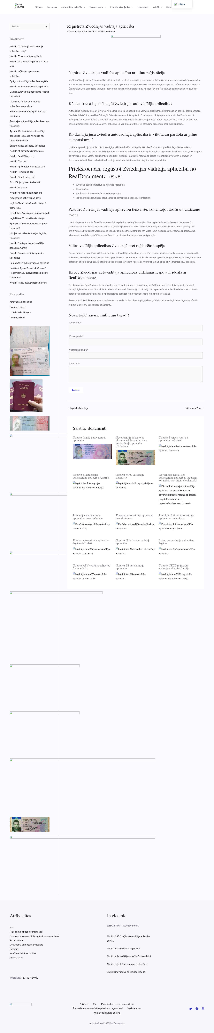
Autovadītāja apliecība (71, 7)
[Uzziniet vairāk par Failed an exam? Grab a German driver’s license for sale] (135, 457)
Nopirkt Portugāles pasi (22, 171)
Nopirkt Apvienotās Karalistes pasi (27, 166)
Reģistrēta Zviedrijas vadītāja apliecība (29, 263)
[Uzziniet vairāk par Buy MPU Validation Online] (135, 485)
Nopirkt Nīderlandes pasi (22, 177)
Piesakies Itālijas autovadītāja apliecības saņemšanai (176, 516)
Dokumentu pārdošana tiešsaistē (26, 944)
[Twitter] (190, 1008)
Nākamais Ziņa (195, 408)
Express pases (96, 7)
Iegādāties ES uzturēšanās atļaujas (28, 218)
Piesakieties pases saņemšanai (26, 931)
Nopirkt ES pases (19, 187)
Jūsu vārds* (75, 322)
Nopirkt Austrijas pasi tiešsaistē (26, 192)
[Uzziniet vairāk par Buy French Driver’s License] (92, 451)
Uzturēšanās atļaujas (120, 7)
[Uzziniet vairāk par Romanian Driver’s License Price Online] (92, 526)
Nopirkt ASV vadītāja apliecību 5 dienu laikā (91, 566)
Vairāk (156, 7)
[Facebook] (197, 1008)
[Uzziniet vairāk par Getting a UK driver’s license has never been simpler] (178, 494)
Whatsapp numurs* (78, 350)
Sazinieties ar (17, 940)
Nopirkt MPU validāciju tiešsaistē (27, 151)
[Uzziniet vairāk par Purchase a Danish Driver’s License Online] (92, 551)
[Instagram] (203, 1008)
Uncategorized (17, 317)
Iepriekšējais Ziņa (77, 408)
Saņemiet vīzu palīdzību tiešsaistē (27, 145)
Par (11, 927)
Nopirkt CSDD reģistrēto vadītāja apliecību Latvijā (174, 566)
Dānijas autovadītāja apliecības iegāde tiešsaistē (91, 541)
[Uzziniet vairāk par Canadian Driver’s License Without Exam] (135, 526)
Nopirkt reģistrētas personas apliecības (127, 964)
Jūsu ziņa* (74, 363)
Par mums (52, 7)
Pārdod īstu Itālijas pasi (22, 156)
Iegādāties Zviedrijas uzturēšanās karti (29, 213)
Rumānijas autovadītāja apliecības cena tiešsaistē (88, 516)
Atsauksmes (142, 7)
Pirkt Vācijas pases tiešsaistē (25, 182)
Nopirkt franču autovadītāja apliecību (28, 282)
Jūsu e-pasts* (76, 336)
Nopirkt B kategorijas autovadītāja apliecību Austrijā (91, 476)
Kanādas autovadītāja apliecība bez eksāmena (134, 516)
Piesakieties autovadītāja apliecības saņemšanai (34, 936)
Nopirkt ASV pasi (18, 161)
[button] (83, 7)
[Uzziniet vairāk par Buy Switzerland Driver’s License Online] (178, 448)
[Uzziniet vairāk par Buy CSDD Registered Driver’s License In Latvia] (178, 576)
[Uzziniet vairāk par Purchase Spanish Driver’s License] (178, 551)
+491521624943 (29, 977)
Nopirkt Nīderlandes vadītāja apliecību (29, 86)
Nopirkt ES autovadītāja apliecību (26, 56)
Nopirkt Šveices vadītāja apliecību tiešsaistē (173, 438)
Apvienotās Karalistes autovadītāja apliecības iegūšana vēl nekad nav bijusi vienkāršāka (27, 136)
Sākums (39, 7)
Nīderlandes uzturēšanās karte (25, 198)
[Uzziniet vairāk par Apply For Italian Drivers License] (178, 526)
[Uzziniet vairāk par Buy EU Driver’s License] (135, 576)
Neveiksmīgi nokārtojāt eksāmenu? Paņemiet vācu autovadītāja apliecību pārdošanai (29, 273)
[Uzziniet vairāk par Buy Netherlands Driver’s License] (135, 551)
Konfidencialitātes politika (23, 953)
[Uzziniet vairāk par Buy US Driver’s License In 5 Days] (92, 576)
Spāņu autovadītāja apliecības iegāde (29, 81)
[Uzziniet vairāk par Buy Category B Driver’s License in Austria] (92, 485)
